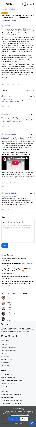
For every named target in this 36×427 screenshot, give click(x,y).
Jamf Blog (4, 353)
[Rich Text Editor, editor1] (18, 233)
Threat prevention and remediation (11, 400)
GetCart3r (7, 25)
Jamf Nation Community (8, 350)
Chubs (9, 297)
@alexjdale (4, 138)
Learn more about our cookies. (20, 415)
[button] (3, 4)
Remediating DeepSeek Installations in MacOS (15, 276)
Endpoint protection (7, 397)
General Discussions (9, 9)
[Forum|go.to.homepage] (10, 4)
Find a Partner (5, 362)
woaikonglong (11, 313)
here (21, 138)
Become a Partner (6, 359)
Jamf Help (4, 344)
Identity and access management (11, 394)
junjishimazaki (8, 96)
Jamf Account (5, 365)
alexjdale (7, 114)
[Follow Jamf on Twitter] (2, 336)
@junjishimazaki (6, 197)
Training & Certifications (8, 347)
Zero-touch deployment (8, 377)
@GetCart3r (6, 100)
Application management (8, 383)
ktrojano (9, 302)
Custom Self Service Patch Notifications (13, 258)
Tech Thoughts (6, 260)
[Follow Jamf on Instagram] (13, 336)
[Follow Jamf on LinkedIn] (6, 336)
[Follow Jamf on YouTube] (9, 335)
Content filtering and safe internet (11, 403)
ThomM (9, 307)
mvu (8, 318)
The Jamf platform (6, 374)
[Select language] (23, 4)
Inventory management (8, 386)
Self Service (4, 391)
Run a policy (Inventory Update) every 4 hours (15, 263)
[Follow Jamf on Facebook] (16, 336)
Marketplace (5, 356)
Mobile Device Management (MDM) (11, 380)
